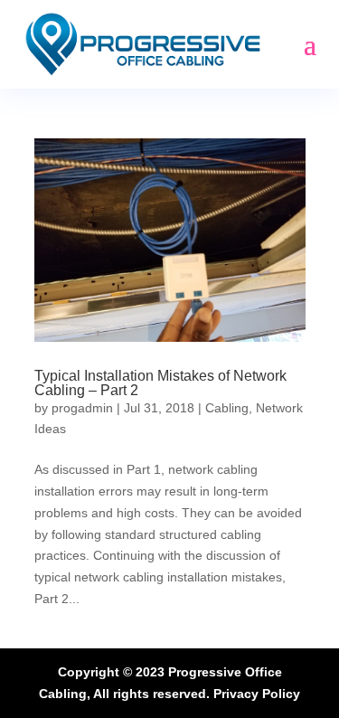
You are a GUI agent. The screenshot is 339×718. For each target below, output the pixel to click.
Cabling (227, 408)
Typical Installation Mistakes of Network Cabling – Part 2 (160, 383)
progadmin (82, 408)
